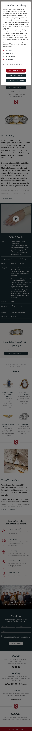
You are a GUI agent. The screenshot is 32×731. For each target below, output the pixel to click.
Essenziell (9, 50)
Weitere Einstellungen (11, 64)
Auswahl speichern (16, 80)
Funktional (9, 59)
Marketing (9, 53)
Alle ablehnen (16, 75)
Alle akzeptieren (16, 71)
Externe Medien (11, 56)
